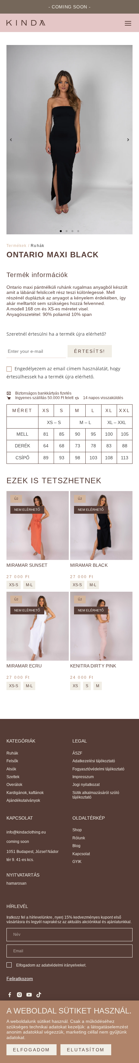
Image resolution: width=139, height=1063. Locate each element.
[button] (128, 23)
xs (75, 686)
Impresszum (83, 777)
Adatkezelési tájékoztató (93, 761)
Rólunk (78, 838)
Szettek (12, 777)
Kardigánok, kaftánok (25, 792)
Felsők (12, 761)
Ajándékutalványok (23, 800)
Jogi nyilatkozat (86, 784)
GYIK (76, 861)
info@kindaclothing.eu (26, 832)
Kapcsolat (81, 854)
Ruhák (37, 245)
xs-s (13, 585)
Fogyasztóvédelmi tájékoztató (98, 769)
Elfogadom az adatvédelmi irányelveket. (51, 965)
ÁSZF (77, 753)
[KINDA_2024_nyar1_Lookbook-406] (69, 139)
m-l (29, 585)
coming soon (17, 841)
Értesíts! (89, 351)
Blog (76, 846)
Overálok (14, 784)
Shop (77, 830)
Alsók (11, 769)
